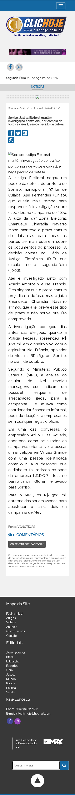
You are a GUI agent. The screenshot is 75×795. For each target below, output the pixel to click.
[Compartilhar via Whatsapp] (11, 140)
